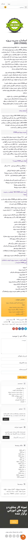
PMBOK (12, 493)
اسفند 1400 (21, 463)
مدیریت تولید (22, 491)
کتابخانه (22, 401)
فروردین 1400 (20, 477)
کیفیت (16, 491)
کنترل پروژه (12, 324)
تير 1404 (22, 452)
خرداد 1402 (21, 456)
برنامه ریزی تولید (10, 491)
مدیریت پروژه (5, 324)
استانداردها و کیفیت (17, 390)
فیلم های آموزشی (19, 400)
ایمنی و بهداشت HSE (17, 396)
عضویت (6, 437)
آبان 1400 (21, 467)
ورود (9, 4)
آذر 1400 (22, 465)
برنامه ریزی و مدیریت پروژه (16, 307)
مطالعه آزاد (19, 398)
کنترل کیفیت (22, 493)
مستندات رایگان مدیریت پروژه (15, 309)
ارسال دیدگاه (22, 377)
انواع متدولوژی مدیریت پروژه (16, 311)
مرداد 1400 (21, 469)
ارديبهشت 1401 (20, 461)
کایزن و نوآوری (19, 314)
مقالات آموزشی (20, 388)
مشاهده (14, 522)
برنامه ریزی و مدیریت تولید (15, 394)
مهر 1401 (21, 460)
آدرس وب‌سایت (23, 369)
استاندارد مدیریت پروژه (21, 324)
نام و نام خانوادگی (22, 356)
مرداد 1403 (21, 454)
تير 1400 (22, 471)
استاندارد (5, 321)
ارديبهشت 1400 (20, 475)
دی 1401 (22, 458)
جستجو (6, 419)
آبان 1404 (21, 450)
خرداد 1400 (21, 473)
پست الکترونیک (23, 362)
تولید (5, 489)
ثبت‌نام (3, 4)
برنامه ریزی (6, 493)
